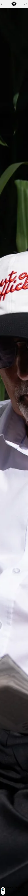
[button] (24, 4)
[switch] (3, 893)
